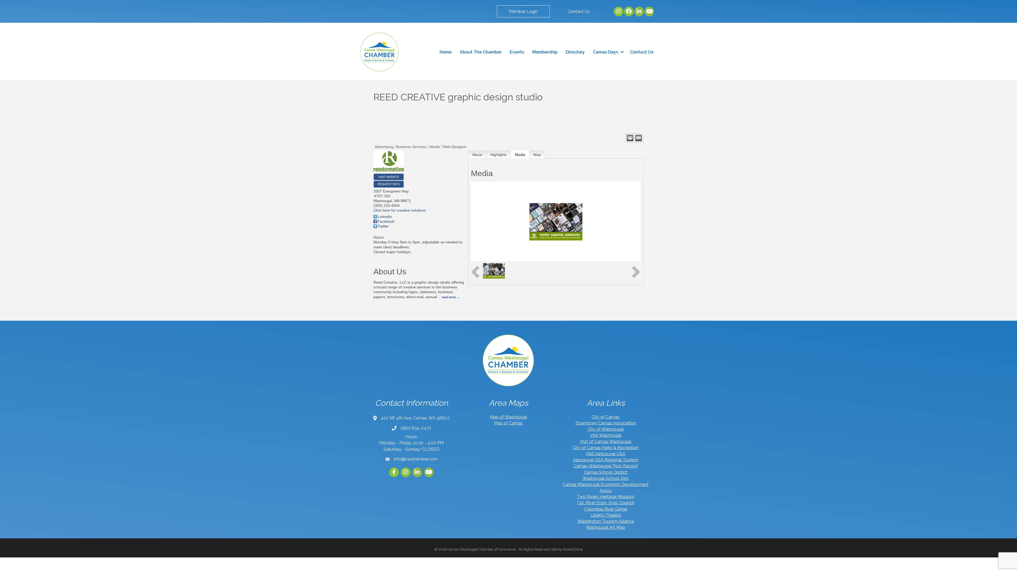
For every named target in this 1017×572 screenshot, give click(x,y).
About (477, 155)
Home (446, 52)
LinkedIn (385, 217)
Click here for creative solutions (399, 210)
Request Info (389, 184)
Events (517, 52)
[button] (523, 11)
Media (520, 155)
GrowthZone (573, 549)
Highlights (498, 155)
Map (537, 155)
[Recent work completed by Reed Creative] (494, 271)
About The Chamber (481, 52)
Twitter (383, 226)
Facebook (386, 221)
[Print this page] (630, 138)
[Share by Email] (638, 138)
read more (449, 297)
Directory (575, 52)
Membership (544, 52)
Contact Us (641, 52)
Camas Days (605, 52)
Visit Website (388, 176)
